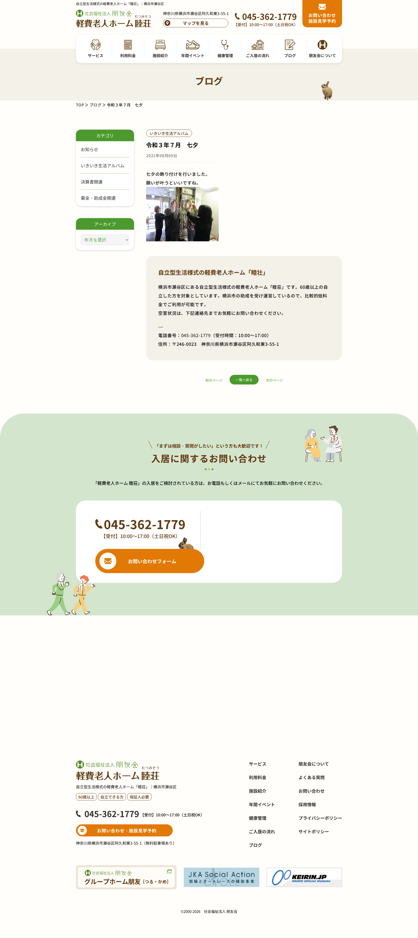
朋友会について (314, 764)
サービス (257, 764)
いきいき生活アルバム (102, 165)
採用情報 (307, 804)
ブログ (95, 105)
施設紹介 (257, 791)
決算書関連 (92, 181)
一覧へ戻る (244, 379)
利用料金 (257, 777)
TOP (80, 105)
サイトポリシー (314, 831)
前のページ (213, 380)
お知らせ (89, 149)
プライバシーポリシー (320, 818)
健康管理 (257, 818)
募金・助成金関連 (98, 198)
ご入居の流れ (262, 831)
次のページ (274, 380)
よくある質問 (312, 777)
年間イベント (262, 804)
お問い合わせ (312, 791)
